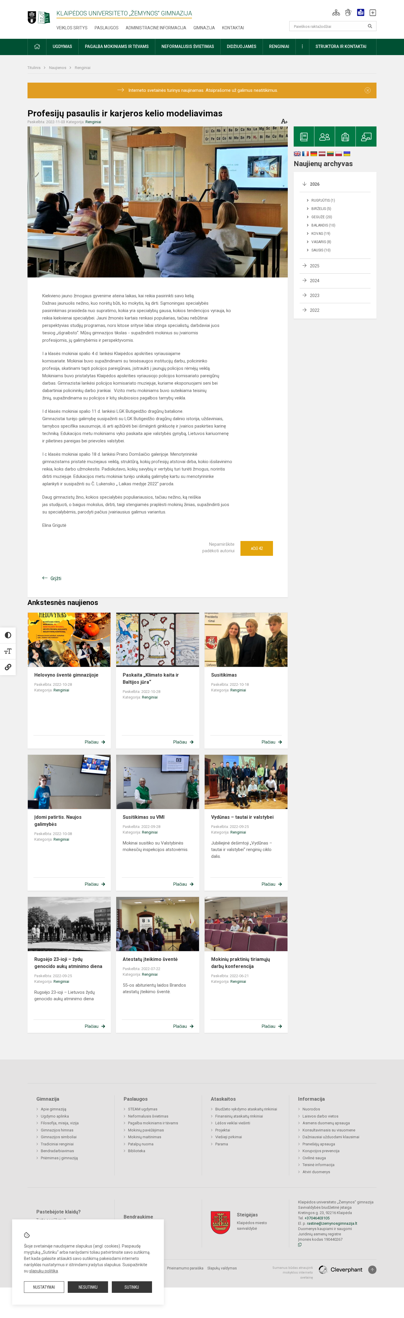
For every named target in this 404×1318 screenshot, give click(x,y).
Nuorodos (311, 1109)
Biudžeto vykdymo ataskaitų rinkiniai (246, 1109)
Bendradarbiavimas (57, 1151)
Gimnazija (204, 27)
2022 (314, 310)
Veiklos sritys (72, 27)
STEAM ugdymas (142, 1109)
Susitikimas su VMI (143, 817)
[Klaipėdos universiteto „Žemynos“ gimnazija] (42, 14)
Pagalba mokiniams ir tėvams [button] (117, 46)
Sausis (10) (321, 250)
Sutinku (132, 1287)
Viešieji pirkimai (228, 1137)
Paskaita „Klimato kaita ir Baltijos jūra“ (151, 678)
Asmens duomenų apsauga (326, 1123)
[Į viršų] (372, 1270)
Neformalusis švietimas (148, 1116)
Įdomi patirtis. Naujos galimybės (58, 820)
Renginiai (83, 67)
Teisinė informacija (318, 1165)
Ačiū (257, 548)
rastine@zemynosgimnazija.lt (332, 1223)
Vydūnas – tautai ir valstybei (242, 817)
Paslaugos (107, 27)
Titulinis (34, 67)
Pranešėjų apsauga (319, 1144)
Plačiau (91, 742)
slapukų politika (43, 1271)
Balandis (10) (323, 225)
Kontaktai (233, 27)
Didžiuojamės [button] (241, 46)
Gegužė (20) (321, 217)
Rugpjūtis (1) (323, 200)
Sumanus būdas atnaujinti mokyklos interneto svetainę (292, 1273)
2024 (314, 280)
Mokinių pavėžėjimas (146, 1130)
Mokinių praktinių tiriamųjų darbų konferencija (240, 962)
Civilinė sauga (314, 1158)
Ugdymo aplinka (55, 1116)
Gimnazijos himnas (57, 1130)
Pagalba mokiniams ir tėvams (153, 1123)
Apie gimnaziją (53, 1109)
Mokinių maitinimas (144, 1137)
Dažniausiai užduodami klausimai (331, 1137)
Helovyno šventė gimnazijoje (66, 675)
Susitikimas (224, 675)
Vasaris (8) (321, 242)
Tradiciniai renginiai (57, 1144)
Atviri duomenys (316, 1172)
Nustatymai (44, 1287)
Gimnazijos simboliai (59, 1137)
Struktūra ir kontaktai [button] (341, 46)
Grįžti (56, 578)
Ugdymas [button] (62, 46)
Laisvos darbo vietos (320, 1116)
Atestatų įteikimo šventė (150, 959)
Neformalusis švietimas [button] (187, 46)
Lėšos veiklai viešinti (232, 1123)
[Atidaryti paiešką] (370, 26)
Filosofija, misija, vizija (60, 1123)
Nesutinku (88, 1287)
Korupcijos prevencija (321, 1151)
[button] (336, 12)
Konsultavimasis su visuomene (329, 1130)
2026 (314, 184)
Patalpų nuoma (140, 1144)
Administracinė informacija (156, 27)
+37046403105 (317, 1218)
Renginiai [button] (279, 46)
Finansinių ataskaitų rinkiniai (239, 1116)
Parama (221, 1144)
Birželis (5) (321, 209)
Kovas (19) (320, 234)
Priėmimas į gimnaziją (59, 1158)
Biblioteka (136, 1151)
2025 (314, 266)
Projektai (222, 1130)
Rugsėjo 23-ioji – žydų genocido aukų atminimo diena (68, 962)
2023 (314, 295)
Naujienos (58, 67)
